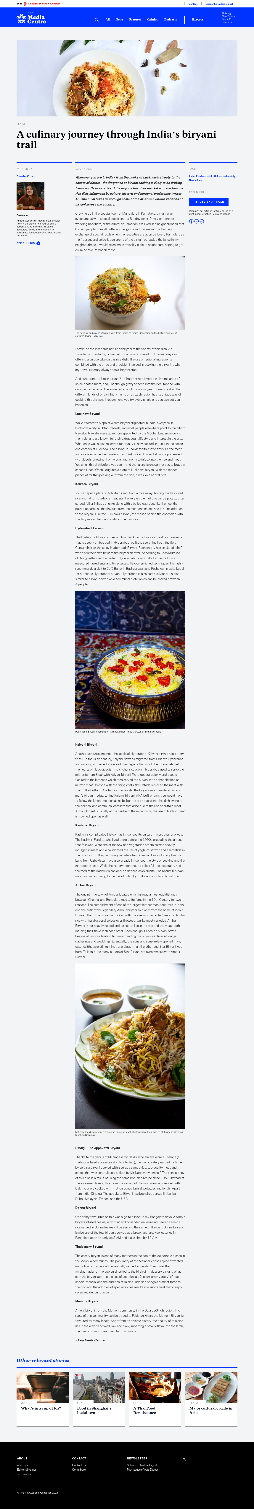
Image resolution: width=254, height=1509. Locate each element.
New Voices (195, 180)
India (191, 176)
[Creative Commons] (213, 221)
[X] (184, 1459)
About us (22, 1465)
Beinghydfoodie (90, 558)
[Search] (96, 20)
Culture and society (224, 176)
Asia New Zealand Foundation (44, 4)
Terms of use (24, 1474)
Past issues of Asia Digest (142, 1470)
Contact (193, 4)
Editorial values (26, 1470)
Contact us (79, 1465)
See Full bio (26, 243)
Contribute (79, 1470)
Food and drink (204, 176)
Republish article (209, 202)
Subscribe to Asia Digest (219, 4)
